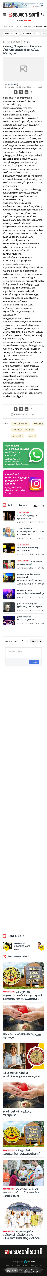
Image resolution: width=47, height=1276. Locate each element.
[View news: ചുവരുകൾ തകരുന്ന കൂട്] (9, 564)
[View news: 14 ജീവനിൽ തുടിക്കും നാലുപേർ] (23, 1095)
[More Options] (31, 92)
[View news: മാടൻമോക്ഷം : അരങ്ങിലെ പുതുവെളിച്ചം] (9, 594)
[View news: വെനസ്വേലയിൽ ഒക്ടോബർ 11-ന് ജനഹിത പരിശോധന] (23, 1173)
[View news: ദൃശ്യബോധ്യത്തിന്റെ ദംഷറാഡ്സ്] (9, 548)
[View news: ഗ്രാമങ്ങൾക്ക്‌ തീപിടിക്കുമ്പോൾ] (9, 620)
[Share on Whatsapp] (26, 92)
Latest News (7, 27)
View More (38, 506)
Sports (27, 27)
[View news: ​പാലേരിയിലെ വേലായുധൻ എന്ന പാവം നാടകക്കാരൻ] (9, 532)
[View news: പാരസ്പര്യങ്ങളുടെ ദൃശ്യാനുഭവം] (9, 515)
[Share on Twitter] (21, 92)
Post (34, 662)
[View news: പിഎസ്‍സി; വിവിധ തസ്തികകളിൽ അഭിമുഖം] (23, 1056)
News (18, 27)
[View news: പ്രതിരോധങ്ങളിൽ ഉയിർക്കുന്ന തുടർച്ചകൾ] (9, 607)
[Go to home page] (23, 14)
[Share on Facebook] (15, 92)
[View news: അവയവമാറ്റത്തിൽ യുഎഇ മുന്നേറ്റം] (23, 1018)
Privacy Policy (35, 1266)
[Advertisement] (23, 774)
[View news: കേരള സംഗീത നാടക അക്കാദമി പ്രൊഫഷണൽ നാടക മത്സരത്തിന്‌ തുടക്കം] (9, 577)
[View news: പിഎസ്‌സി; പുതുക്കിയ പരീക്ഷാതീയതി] (23, 1134)
